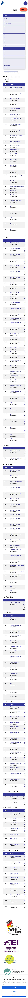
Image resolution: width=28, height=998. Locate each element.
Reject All (14, 995)
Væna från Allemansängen (16, 135)
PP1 (5, 45)
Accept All (14, 987)
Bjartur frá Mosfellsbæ (15, 141)
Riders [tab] (5, 15)
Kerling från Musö (14, 673)
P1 (4, 37)
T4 (4, 57)
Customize (14, 991)
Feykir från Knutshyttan (15, 308)
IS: (24, 906)
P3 (4, 43)
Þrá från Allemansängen (15, 711)
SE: (24, 434)
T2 (4, 51)
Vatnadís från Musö (14, 149)
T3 (4, 54)
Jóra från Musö (13, 159)
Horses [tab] (5, 18)
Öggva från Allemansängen (16, 617)
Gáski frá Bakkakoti (14, 333)
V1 (4, 59)
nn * (11, 206)
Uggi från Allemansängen (15, 118)
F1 (4, 32)
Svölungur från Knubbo (15, 894)
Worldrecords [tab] (7, 65)
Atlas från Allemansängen (16, 87)
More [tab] (11, 79)
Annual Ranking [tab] (7, 23)
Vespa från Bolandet (14, 153)
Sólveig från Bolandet (15, 103)
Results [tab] (5, 79)
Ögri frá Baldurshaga (14, 707)
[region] (14, 986)
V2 (4, 62)
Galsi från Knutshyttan (15, 98)
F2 (4, 34)
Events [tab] (5, 21)
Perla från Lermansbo (15, 145)
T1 (4, 48)
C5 (4, 29)
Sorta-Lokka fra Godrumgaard (17, 175)
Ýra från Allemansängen (15, 124)
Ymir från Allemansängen (15, 200)
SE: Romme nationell (25, 604)
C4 (4, 26)
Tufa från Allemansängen (15, 458)
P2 (4, 40)
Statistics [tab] (6, 68)
